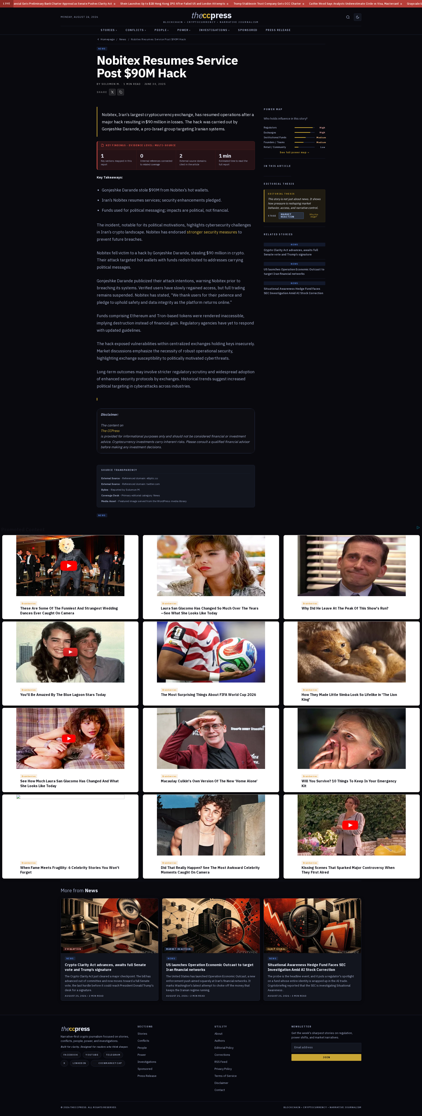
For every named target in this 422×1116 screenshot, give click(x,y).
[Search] (348, 17)
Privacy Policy (223, 1069)
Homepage (108, 39)
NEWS (102, 48)
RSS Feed (221, 1062)
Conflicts (136, 30)
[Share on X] (112, 92)
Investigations (214, 30)
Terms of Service (226, 1076)
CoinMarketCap (110, 1063)
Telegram (113, 1054)
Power (184, 30)
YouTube (91, 1054)
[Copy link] (120, 92)
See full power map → (294, 152)
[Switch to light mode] (357, 17)
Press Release (278, 30)
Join (326, 1057)
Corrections (222, 1055)
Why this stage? (313, 215)
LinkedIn (79, 1063)
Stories (109, 30)
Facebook (71, 1054)
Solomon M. (111, 84)
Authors (220, 1041)
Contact (220, 1090)
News (122, 39)
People (162, 30)
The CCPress (110, 431)
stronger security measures (212, 232)
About (218, 1034)
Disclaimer (221, 1083)
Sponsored (247, 30)
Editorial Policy (224, 1048)
